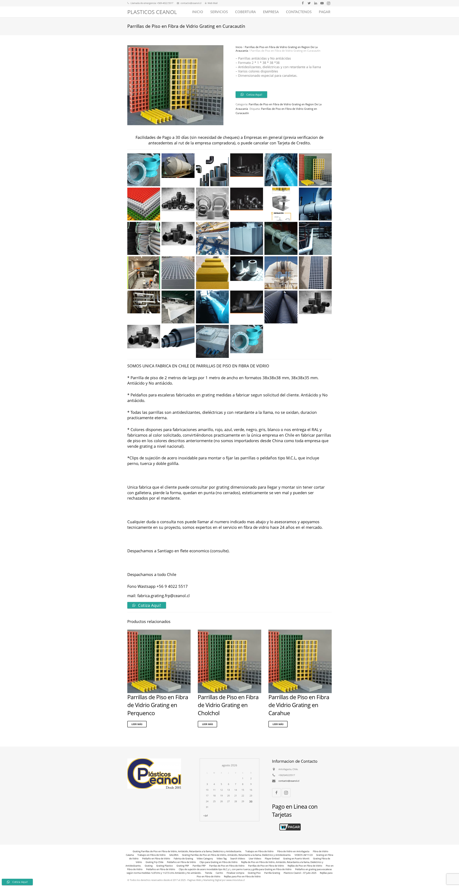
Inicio (239, 47)
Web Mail (212, 3)
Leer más (136, 724)
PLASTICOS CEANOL (152, 12)
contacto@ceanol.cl (191, 3)
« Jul (206, 815)
